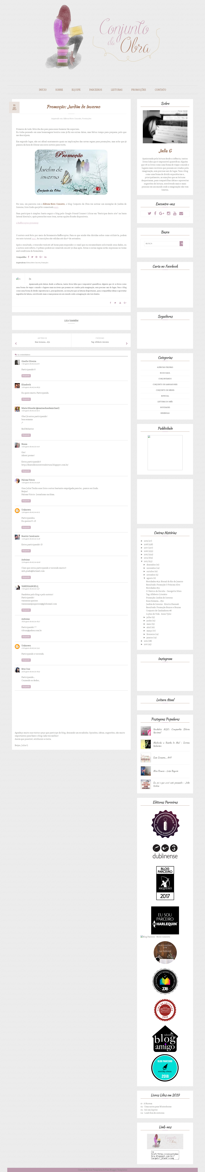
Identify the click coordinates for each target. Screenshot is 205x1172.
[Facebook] (155, 213)
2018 (146, 544)
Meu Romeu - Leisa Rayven (165, 771)
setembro (151, 574)
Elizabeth (26, 384)
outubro (151, 571)
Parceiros (95, 89)
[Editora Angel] (165, 1081)
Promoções (138, 89)
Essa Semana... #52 (155, 601)
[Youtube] (174, 213)
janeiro (150, 637)
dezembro (151, 564)
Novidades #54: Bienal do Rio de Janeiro (164, 581)
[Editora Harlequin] (165, 933)
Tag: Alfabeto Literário (156, 594)
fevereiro (151, 634)
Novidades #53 (153, 588)
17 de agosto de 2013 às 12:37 (30, 589)
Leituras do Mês (165, 401)
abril (149, 627)
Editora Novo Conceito (72, 118)
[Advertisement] (165, 500)
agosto (150, 578)
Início (43, 89)
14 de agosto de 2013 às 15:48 (30, 539)
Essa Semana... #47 (162, 757)
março (150, 630)
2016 (146, 551)
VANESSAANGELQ (29, 586)
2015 (146, 554)
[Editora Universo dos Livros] (165, 994)
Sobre (59, 89)
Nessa (24, 444)
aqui (56, 207)
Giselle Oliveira (28, 361)
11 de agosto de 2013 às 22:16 (30, 364)
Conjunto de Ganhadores (165, 384)
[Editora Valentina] (165, 1052)
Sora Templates (95, 1170)
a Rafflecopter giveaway (27, 222)
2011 (146, 644)
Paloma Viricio (28, 480)
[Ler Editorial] (165, 965)
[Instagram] (168, 213)
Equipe (76, 89)
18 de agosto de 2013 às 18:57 (30, 622)
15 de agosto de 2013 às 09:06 (30, 562)
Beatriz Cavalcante (30, 536)
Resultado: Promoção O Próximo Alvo (163, 584)
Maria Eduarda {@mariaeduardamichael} (40, 408)
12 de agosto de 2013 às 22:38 (30, 483)
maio (149, 624)
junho (149, 620)
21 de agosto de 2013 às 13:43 (30, 648)
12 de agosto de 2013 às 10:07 (30, 447)
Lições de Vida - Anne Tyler (158, 614)
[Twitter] (149, 213)
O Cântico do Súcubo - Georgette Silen (163, 591)
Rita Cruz (25, 669)
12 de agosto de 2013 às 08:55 (30, 387)
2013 (146, 561)
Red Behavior (27, 428)
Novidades (165, 407)
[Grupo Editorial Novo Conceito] (155, 936)
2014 (146, 557)
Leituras (116, 89)
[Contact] (181, 213)
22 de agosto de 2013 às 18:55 (30, 672)
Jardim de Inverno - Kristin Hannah (162, 604)
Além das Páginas (165, 367)
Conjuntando (165, 379)
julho (149, 617)
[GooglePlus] (161, 213)
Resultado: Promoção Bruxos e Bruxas (163, 607)
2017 (146, 547)
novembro (151, 568)
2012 (146, 641)
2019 (146, 541)
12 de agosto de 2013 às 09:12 (30, 411)
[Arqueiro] (165, 904)
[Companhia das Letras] (165, 1023)
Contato (160, 89)
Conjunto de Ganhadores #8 (159, 610)
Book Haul (165, 373)
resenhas (165, 413)
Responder (26, 376)
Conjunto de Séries (165, 390)
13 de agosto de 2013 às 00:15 (30, 512)
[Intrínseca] (165, 838)
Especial (165, 396)
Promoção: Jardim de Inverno (159, 597)
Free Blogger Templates (116, 1170)
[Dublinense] (165, 859)
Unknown (26, 509)
